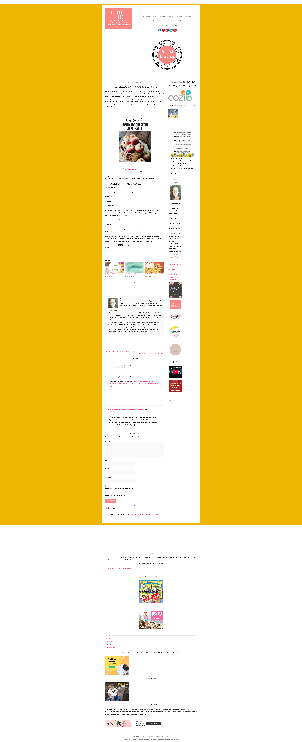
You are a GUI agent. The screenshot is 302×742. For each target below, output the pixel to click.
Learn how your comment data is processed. (145, 514)
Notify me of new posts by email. (116, 495)
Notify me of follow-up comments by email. (119, 488)
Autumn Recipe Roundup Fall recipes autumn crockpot (125, 409)
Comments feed (151, 538)
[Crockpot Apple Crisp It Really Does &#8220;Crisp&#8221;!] (154, 267)
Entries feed (151, 535)
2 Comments (135, 285)
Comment (109, 441)
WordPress (169, 739)
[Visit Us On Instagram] (167, 32)
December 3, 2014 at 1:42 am (123, 367)
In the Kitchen (130, 82)
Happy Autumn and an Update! (134, 273)
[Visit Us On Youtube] (175, 32)
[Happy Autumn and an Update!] (134, 267)
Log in (151, 531)
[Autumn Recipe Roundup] (114, 267)
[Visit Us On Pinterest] (163, 32)
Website (108, 477)
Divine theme (152, 736)
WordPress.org (151, 541)
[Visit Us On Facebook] (159, 32)
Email (107, 469)
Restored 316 (164, 736)
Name (107, 460)
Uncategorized (139, 82)
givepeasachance (122, 365)
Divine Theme (142, 739)
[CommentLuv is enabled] (112, 508)
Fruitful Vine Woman (118, 16)
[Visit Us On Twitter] (171, 32)
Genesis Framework (157, 739)
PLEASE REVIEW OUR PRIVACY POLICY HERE (118, 568)
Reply (110, 390)
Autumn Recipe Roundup (112, 273)
